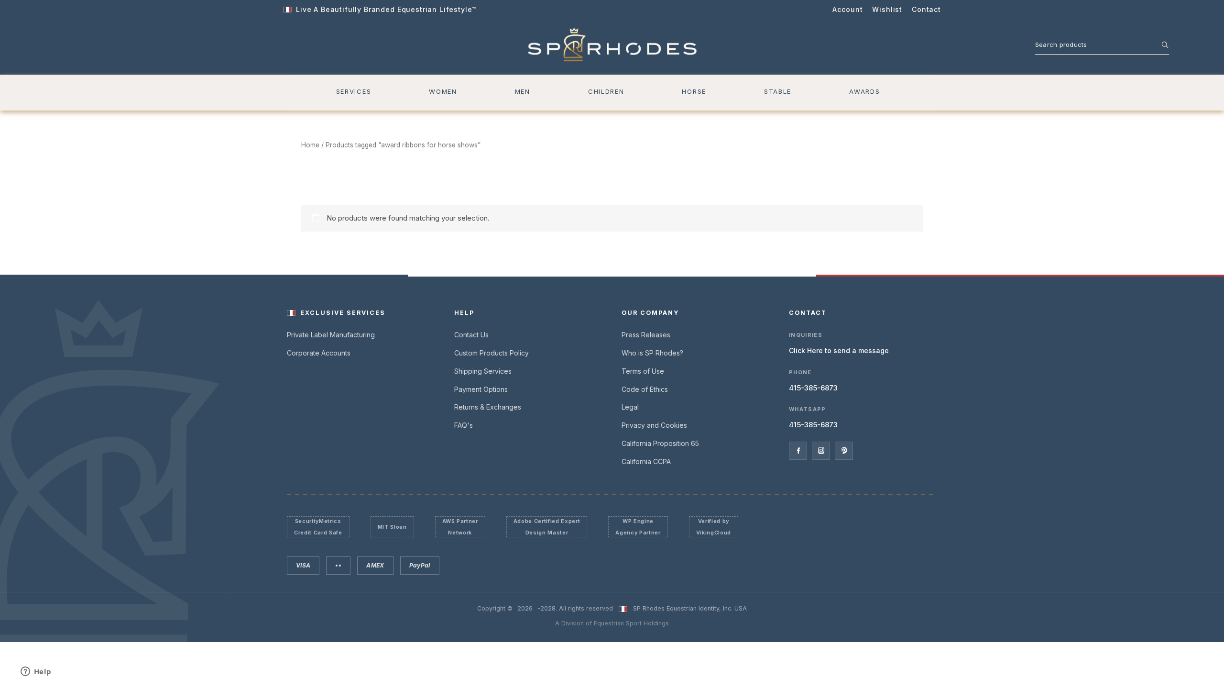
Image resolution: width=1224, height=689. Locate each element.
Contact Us (471, 335)
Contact (926, 9)
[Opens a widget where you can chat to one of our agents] (36, 672)
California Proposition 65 (660, 443)
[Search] (1160, 44)
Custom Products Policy (491, 353)
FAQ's (463, 425)
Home (310, 145)
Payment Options (481, 389)
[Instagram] (821, 451)
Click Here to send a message (839, 350)
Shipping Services (483, 371)
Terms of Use (643, 371)
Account (847, 9)
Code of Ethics (645, 389)
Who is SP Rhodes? (652, 353)
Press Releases (646, 335)
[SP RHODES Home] (612, 45)
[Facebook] (798, 451)
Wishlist (887, 9)
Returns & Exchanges (487, 407)
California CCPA (646, 461)
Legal (630, 407)
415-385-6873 (813, 387)
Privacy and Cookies (654, 425)
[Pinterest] (844, 451)
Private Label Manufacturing (331, 335)
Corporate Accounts (318, 353)
